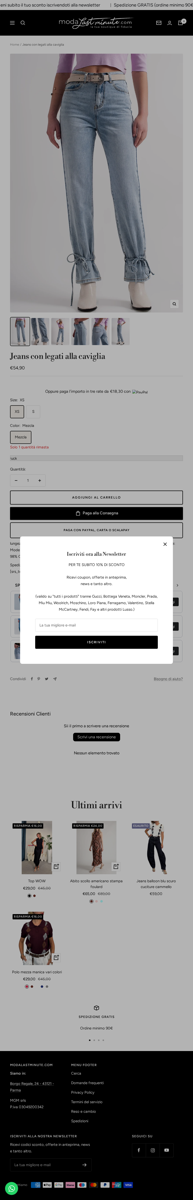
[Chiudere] (165, 544)
